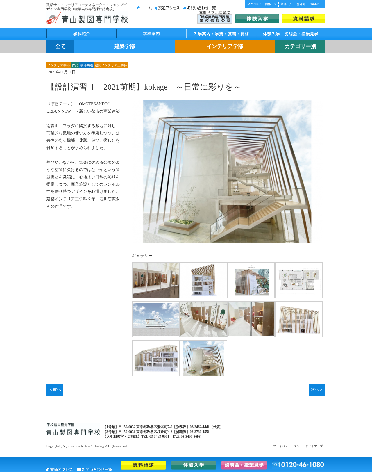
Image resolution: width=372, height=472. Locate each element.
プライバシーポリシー (287, 446)
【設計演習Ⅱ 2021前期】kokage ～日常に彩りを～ (144, 86)
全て (60, 46)
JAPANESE (254, 4)
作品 (75, 65)
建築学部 (124, 46)
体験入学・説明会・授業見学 (291, 34)
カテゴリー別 (300, 46)
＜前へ (55, 389)
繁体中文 (286, 4)
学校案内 (151, 34)
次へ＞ (317, 389)
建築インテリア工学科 (111, 65)
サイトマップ (314, 446)
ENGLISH (315, 4)
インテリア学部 (225, 46)
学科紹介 (81, 34)
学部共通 (86, 65)
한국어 (300, 4)
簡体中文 (271, 4)
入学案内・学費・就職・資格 (221, 34)
